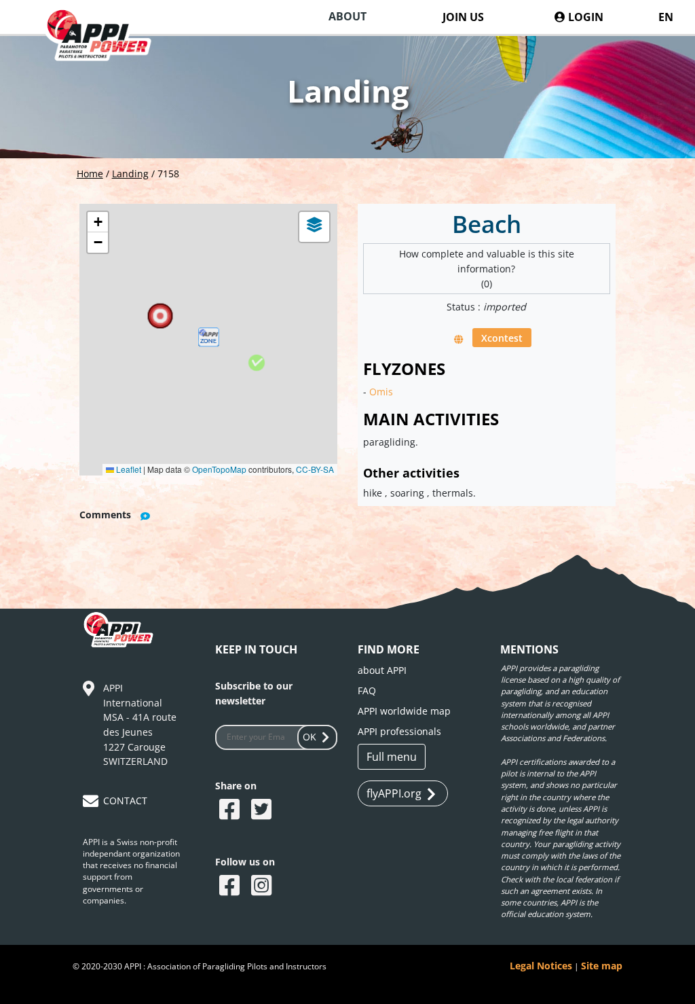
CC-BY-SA (315, 469)
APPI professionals (399, 731)
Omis (381, 391)
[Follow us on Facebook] (231, 886)
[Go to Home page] (105, 48)
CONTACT (125, 800)
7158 (168, 173)
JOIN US (463, 17)
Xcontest (502, 337)
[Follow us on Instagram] (263, 886)
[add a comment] (145, 516)
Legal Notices (541, 965)
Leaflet (127, 469)
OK (309, 736)
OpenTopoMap (219, 469)
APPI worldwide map (404, 710)
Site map (601, 965)
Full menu (392, 756)
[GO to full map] (459, 338)
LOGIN (584, 17)
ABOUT (347, 16)
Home (90, 173)
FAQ (367, 690)
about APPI (382, 670)
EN (665, 17)
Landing (130, 173)
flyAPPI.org (394, 793)
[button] (208, 339)
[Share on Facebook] (231, 810)
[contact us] (92, 803)
